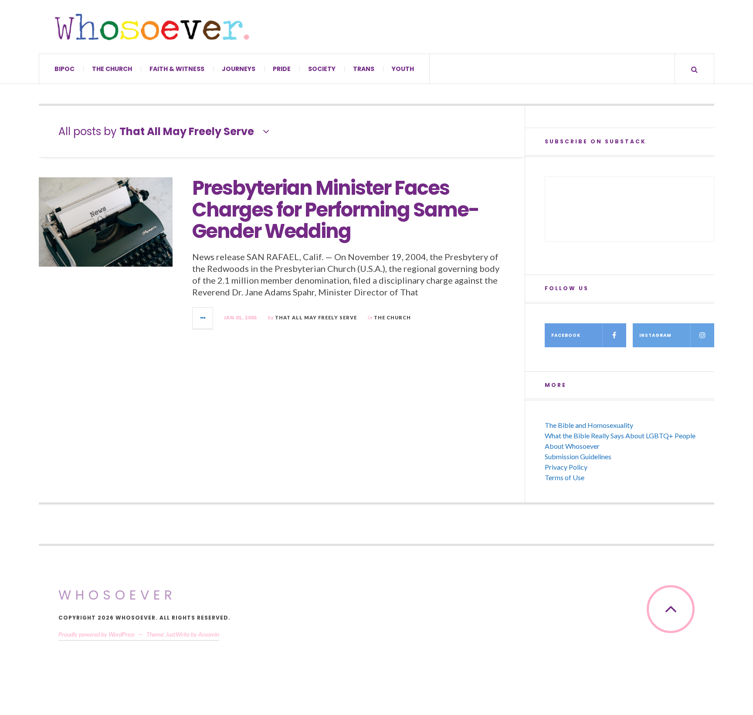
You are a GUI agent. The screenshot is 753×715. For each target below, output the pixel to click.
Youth (403, 68)
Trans (363, 68)
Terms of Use (564, 477)
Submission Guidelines (578, 456)
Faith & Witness (176, 68)
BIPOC (64, 68)
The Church (112, 68)
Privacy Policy (566, 467)
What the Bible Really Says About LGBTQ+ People (620, 435)
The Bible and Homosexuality (589, 425)
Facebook (565, 335)
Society (322, 68)
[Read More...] (203, 318)
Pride (282, 68)
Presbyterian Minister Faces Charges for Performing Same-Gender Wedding (335, 209)
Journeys (238, 68)
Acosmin (208, 634)
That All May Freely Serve (316, 317)
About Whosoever (572, 446)
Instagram (655, 335)
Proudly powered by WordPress (96, 634)
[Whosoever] (152, 27)
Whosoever (117, 595)
